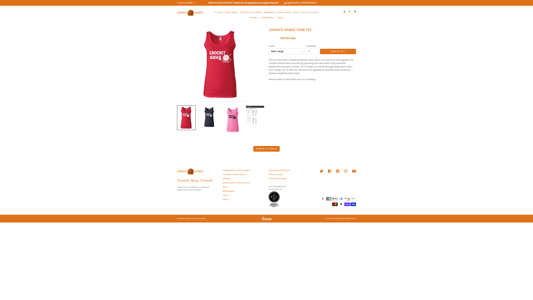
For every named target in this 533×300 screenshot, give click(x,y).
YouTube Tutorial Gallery (226, 12)
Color (272, 46)
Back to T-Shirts (267, 148)
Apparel (254, 17)
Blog (225, 187)
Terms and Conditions (279, 170)
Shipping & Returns (278, 178)
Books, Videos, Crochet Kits (236, 183)
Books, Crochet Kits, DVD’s (306, 12)
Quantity (311, 46)
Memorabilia (267, 17)
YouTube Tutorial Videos (234, 174)
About (280, 17)
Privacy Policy (276, 174)
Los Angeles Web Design (334, 219)
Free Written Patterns (250, 12)
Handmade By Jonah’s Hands (277, 12)
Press (225, 195)
